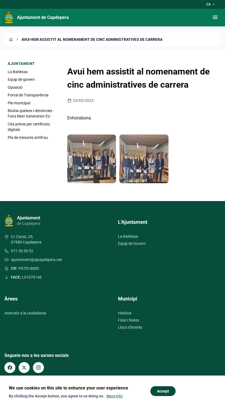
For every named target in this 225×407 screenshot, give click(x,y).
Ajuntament (21, 63)
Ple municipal (19, 103)
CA (211, 4)
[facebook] (9, 367)
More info (114, 396)
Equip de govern (21, 79)
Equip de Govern (132, 243)
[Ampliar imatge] (91, 158)
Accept (163, 391)
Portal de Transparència (28, 95)
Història (124, 313)
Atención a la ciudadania (25, 313)
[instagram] (38, 367)
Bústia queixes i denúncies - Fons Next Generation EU (31, 113)
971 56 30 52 (22, 251)
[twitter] (24, 367)
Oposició (15, 87)
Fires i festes (128, 320)
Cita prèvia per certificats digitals (29, 127)
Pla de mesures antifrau (28, 137)
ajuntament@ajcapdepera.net (36, 259)
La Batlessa (18, 72)
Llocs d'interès (130, 327)
